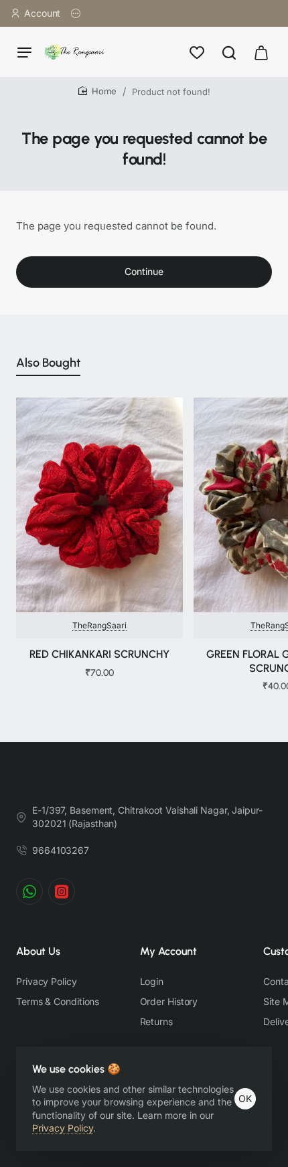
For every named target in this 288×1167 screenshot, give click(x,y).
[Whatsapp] (29, 891)
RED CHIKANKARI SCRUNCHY (99, 654)
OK (245, 1098)
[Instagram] (61, 891)
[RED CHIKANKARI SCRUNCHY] (99, 504)
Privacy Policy (62, 1128)
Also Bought (48, 362)
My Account (168, 951)
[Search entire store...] (229, 52)
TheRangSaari (99, 625)
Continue (144, 271)
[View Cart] (261, 52)
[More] (76, 13)
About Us (38, 951)
